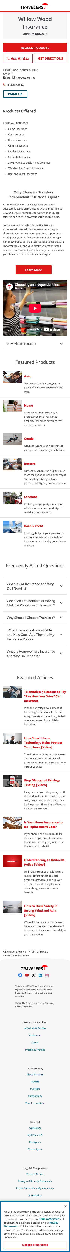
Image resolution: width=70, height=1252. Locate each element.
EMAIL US (15, 94)
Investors (35, 1088)
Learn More (33, 270)
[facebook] (21, 975)
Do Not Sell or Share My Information (35, 1188)
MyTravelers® (35, 1135)
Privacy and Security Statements (35, 1181)
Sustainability (35, 1095)
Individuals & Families (35, 1028)
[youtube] (28, 975)
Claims (35, 1042)
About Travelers (35, 1074)
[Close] (65, 1206)
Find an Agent (35, 1149)
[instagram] (48, 975)
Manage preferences (35, 1245)
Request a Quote (35, 47)
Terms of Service (35, 1174)
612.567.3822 (20, 58)
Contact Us (35, 1127)
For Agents (35, 1142)
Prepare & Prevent (35, 1049)
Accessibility (35, 1195)
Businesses (35, 1035)
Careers (35, 1081)
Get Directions (50, 58)
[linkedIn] (41, 975)
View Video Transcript (21, 344)
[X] (35, 975)
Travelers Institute (35, 1103)
